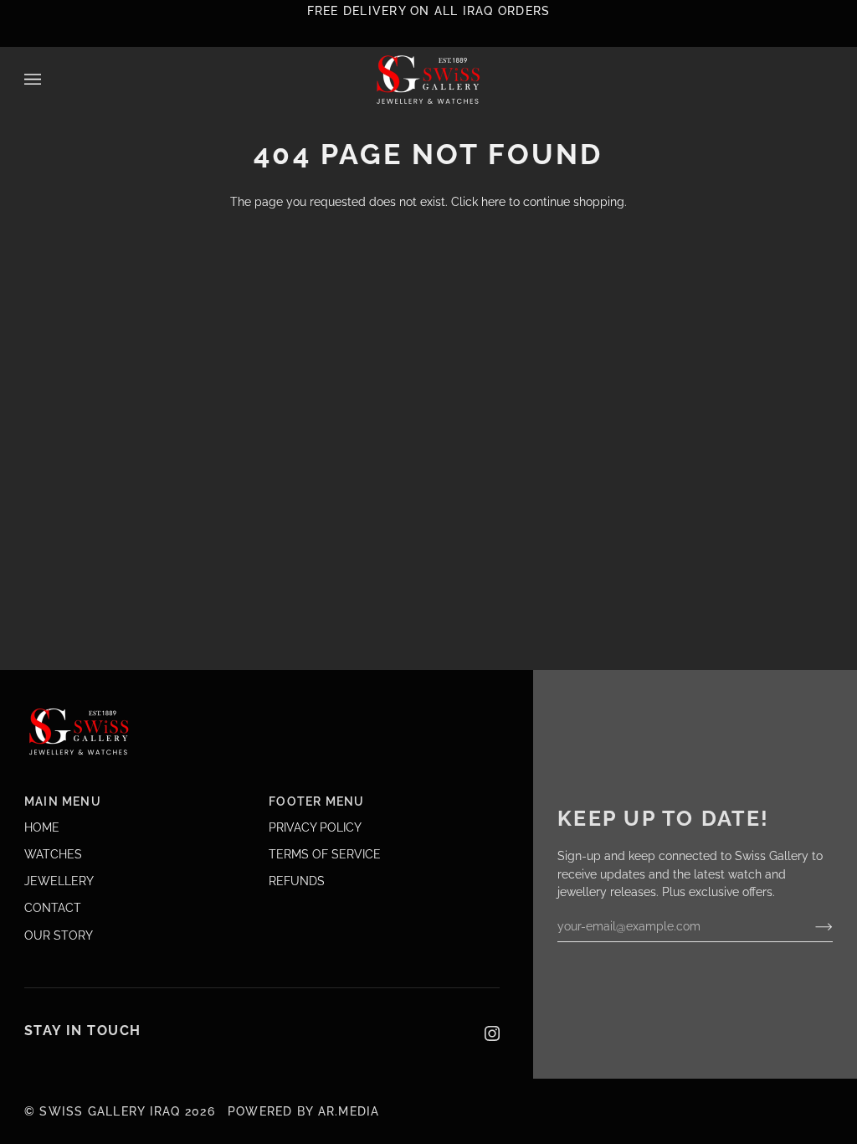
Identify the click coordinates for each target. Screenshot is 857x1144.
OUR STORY (58, 935)
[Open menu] (49, 79)
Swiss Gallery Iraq (109, 1111)
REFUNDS (297, 881)
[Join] (810, 926)
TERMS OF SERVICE (325, 854)
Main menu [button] (62, 801)
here (493, 202)
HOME (41, 827)
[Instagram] (492, 1033)
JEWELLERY (59, 881)
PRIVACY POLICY (315, 827)
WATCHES (53, 854)
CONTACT (52, 908)
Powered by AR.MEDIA (301, 1111)
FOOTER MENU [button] (317, 801)
